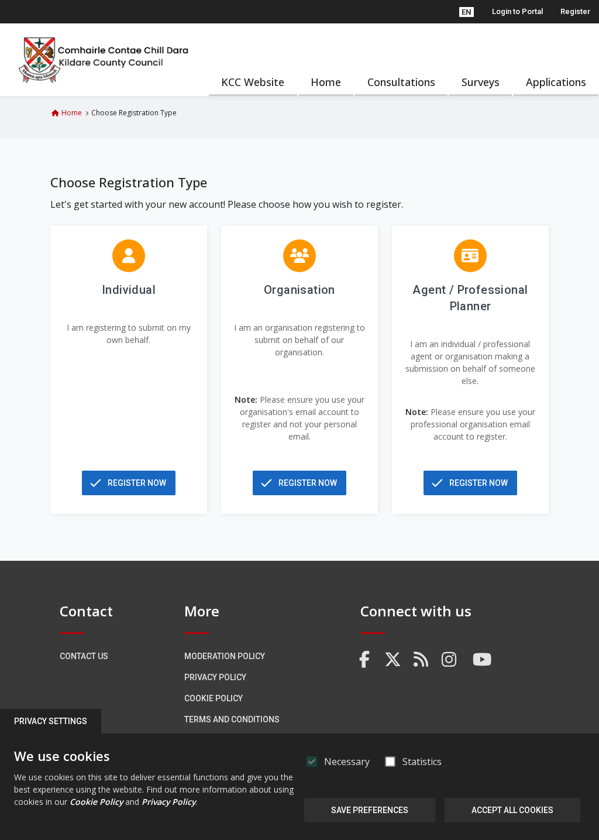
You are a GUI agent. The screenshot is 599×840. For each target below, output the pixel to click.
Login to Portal (517, 11)
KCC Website (252, 82)
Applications (556, 82)
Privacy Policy (215, 677)
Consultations (401, 82)
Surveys (481, 82)
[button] (466, 11)
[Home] (104, 59)
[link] (365, 660)
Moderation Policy (224, 656)
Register (575, 11)
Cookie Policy (213, 698)
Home (326, 82)
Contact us (84, 656)
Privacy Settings (50, 721)
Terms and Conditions (232, 719)
